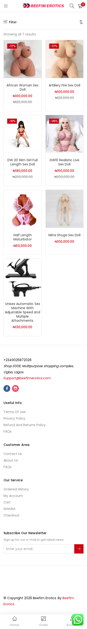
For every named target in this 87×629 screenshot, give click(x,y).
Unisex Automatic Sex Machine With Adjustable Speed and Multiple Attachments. (22, 312)
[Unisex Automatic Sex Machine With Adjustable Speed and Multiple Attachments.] (23, 277)
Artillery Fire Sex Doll (64, 85)
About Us (10, 460)
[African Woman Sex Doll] (23, 58)
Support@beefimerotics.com (27, 378)
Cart (7, 502)
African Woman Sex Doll (22, 87)
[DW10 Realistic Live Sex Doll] (65, 133)
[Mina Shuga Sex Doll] (65, 208)
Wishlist (9, 508)
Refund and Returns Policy (24, 425)
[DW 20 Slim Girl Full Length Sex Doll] (23, 133)
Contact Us (12, 453)
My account (13, 495)
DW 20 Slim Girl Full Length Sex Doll (22, 162)
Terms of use (14, 412)
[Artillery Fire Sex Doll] (65, 58)
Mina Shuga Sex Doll (64, 235)
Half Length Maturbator (22, 237)
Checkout (11, 515)
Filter (13, 22)
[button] (80, 6)
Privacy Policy (14, 418)
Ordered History (16, 489)
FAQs (7, 431)
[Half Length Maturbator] (23, 208)
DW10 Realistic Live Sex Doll (64, 162)
